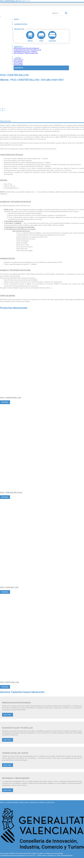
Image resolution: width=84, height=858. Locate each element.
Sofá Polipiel (18, 63)
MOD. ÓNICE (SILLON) (9, 587)
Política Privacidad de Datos (20, 853)
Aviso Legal (4, 853)
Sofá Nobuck (18, 60)
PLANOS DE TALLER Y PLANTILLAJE (27, 50)
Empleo (42, 802)
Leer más (7, 715)
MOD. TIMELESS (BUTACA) (11, 493)
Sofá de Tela (18, 65)
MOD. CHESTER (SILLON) (10, 398)
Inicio (16, 19)
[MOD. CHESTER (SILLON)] (42, 395)
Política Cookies (37, 853)
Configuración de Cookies (53, 853)
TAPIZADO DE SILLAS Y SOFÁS (25, 51)
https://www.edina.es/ (65, 855)
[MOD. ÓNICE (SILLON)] (42, 585)
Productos (19, 29)
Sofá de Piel (18, 61)
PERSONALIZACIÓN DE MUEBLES (26, 48)
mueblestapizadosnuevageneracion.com (15, 855)
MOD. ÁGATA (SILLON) (9, 682)
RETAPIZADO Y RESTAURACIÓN (26, 53)
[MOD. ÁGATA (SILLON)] (42, 680)
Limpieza (17, 58)
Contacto (18, 68)
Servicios (18, 47)
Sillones (4, 79)
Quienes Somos (20, 24)
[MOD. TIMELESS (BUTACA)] (42, 490)
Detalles (4, 402)
